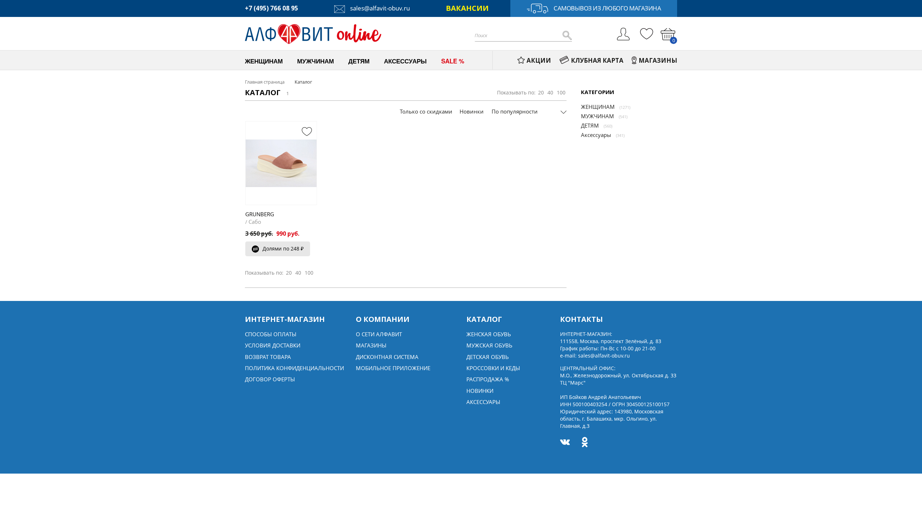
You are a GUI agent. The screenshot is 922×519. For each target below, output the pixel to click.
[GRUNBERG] (281, 163)
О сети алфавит (379, 334)
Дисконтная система (387, 356)
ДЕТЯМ (590, 125)
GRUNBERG (259, 214)
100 (561, 92)
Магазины (371, 345)
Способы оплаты (270, 334)
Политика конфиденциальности (294, 368)
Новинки (472, 111)
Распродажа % (487, 379)
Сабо (255, 221)
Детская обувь (487, 356)
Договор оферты (270, 379)
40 (550, 92)
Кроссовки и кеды (493, 368)
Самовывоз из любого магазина (607, 8)
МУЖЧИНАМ (597, 116)
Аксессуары (596, 134)
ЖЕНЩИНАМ (598, 106)
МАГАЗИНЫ (658, 60)
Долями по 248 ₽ (283, 248)
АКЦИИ (539, 60)
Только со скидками (426, 111)
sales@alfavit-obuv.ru (379, 8)
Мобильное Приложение (393, 368)
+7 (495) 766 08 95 (271, 8)
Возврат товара (268, 356)
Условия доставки (272, 345)
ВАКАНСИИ (467, 8)
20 (541, 92)
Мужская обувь (489, 345)
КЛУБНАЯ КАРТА (597, 60)
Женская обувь (488, 334)
